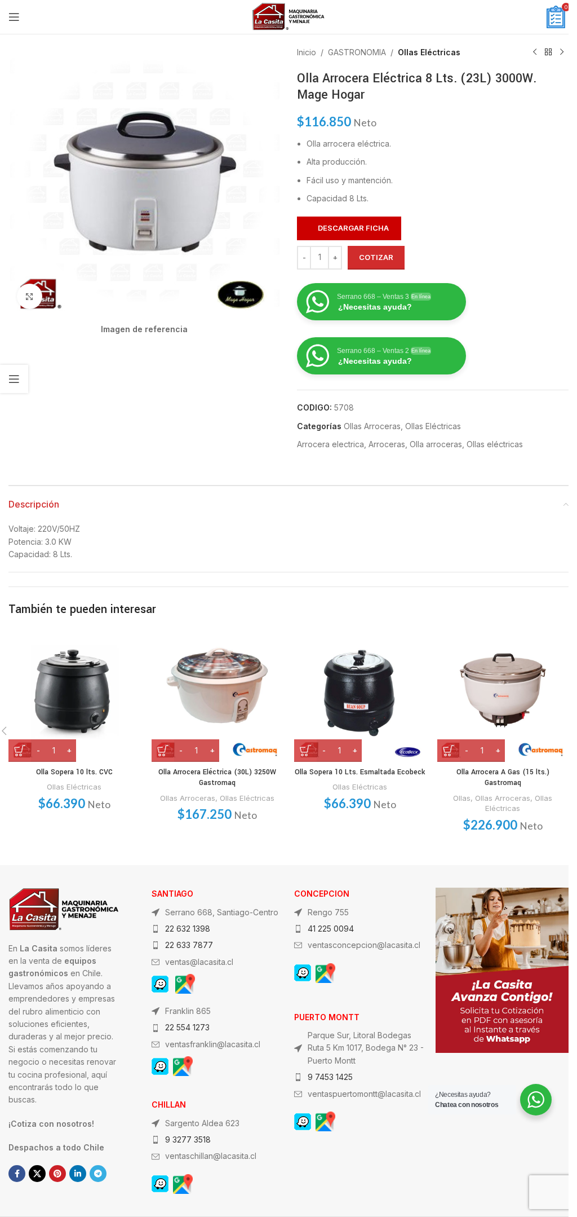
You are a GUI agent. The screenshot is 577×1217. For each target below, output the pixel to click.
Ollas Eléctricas (429, 52)
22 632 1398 (187, 928)
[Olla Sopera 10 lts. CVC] (74, 696)
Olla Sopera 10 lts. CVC (74, 772)
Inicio (306, 52)
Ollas (462, 797)
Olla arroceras (436, 444)
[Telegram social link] (98, 1173)
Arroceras (387, 444)
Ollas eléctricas (495, 444)
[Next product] (562, 52)
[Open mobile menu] (14, 17)
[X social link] (37, 1173)
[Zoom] (29, 296)
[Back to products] (548, 52)
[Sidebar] (14, 379)
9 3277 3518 (188, 1139)
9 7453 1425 (330, 1077)
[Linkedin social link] (77, 1173)
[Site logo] (288, 16)
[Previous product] (535, 52)
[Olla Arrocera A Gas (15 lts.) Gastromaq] (503, 696)
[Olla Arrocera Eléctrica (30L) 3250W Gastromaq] (217, 696)
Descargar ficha (353, 227)
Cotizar (376, 257)
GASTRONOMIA (357, 52)
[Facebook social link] (16, 1173)
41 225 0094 (331, 928)
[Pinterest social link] (57, 1173)
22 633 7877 (189, 945)
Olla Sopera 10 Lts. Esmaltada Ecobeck (360, 772)
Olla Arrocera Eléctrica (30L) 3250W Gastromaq (217, 777)
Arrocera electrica (330, 444)
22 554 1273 (187, 1027)
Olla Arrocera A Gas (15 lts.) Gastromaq (502, 777)
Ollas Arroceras (372, 426)
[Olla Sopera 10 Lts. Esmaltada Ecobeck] (360, 696)
